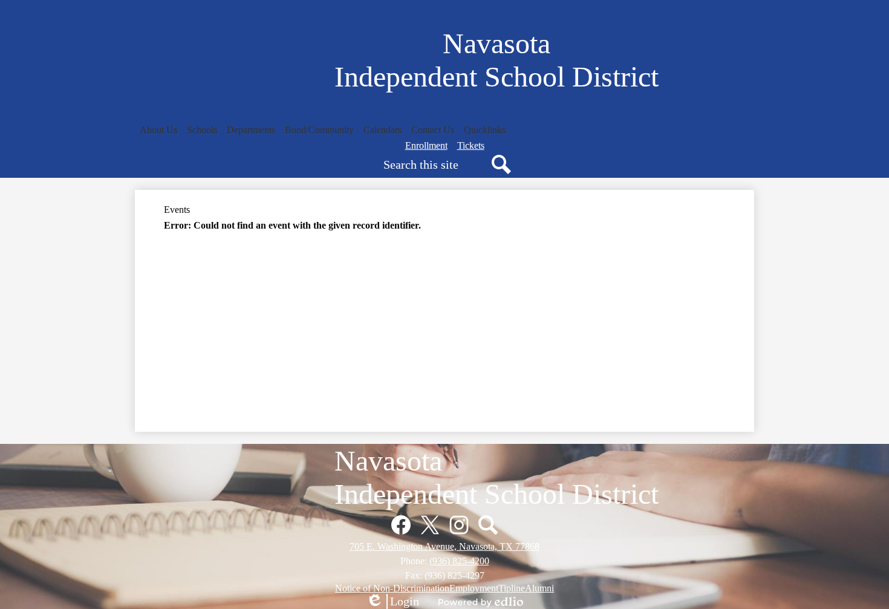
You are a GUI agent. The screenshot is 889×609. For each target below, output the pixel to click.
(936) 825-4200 (459, 561)
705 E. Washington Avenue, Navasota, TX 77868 (444, 546)
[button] (158, 130)
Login (392, 601)
